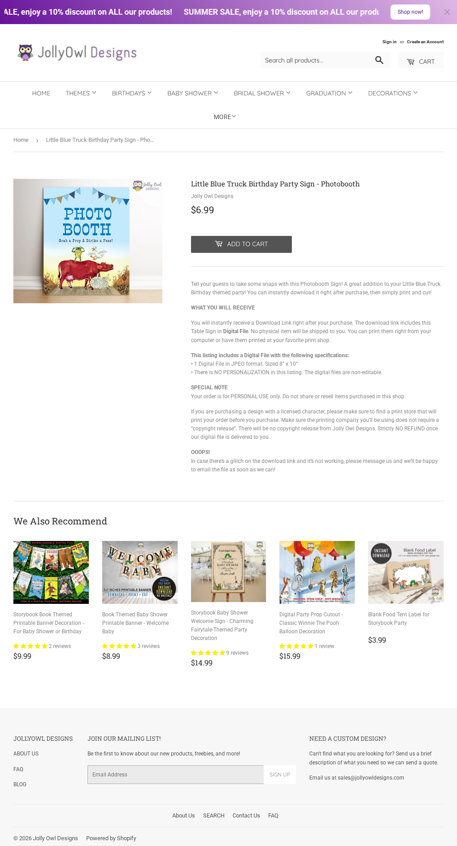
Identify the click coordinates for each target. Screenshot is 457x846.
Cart (426, 62)
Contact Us (246, 815)
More (222, 116)
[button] (31, 646)
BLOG (19, 784)
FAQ (18, 769)
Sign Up (280, 774)
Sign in (389, 41)
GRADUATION (327, 93)
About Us (183, 815)
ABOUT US (25, 754)
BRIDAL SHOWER (260, 93)
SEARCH (213, 815)
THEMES (78, 93)
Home (41, 93)
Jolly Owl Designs (55, 838)
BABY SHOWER (190, 93)
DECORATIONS (390, 93)
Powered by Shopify (111, 838)
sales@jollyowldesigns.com (371, 778)
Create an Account (425, 41)
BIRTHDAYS (129, 93)
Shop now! (410, 12)
